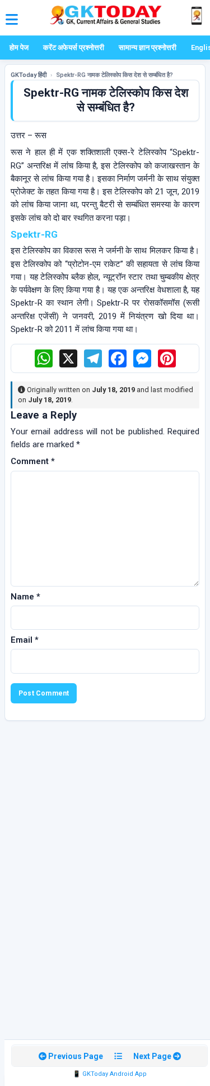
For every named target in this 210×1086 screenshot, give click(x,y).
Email (25, 640)
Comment (33, 461)
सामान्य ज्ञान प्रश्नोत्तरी (147, 47)
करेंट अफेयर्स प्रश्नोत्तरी (73, 47)
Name (25, 597)
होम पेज (19, 47)
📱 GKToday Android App (110, 1074)
